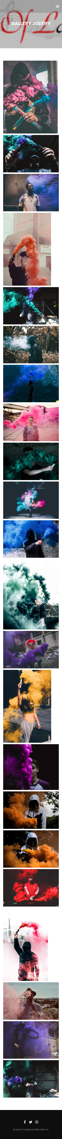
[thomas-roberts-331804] (31, 306)
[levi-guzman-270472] (31, 461)
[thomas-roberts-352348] (31, 1040)
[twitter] (30, 1122)
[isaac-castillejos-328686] (27, 706)
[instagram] (36, 1122)
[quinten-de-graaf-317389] (31, 422)
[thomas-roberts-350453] (31, 649)
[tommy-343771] (31, 344)
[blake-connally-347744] (31, 192)
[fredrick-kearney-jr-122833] (31, 1001)
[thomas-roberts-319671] (31, 849)
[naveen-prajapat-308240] (30, 97)
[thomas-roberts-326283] (31, 888)
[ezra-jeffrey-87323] (27, 249)
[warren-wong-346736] (25, 944)
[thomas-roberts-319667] (31, 810)
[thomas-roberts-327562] (31, 539)
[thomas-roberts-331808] (31, 1079)
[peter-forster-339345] (31, 767)
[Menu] (58, 6)
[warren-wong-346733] (31, 594)
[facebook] (25, 1122)
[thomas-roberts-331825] (31, 153)
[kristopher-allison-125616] (31, 383)
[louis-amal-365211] (31, 500)
